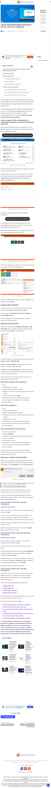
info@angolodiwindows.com (27, 765)
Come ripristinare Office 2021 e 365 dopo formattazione (15, 89)
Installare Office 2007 (8, 585)
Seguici (30, 706)
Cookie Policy (29, 772)
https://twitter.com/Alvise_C (19, 627)
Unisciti (30, 56)
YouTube (6, 629)
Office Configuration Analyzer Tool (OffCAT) (17, 218)
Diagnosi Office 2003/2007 (8, 73)
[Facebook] (22, 768)
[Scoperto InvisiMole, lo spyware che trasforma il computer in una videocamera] (21, 647)
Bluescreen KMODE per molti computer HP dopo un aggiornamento (28, 669)
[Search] (50, 2)
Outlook (14, 483)
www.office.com (9, 510)
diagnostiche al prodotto (20, 310)
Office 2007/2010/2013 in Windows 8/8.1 (12, 84)
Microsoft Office (17, 111)
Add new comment (8, 716)
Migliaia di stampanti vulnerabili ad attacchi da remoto (28, 657)
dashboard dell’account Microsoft (14, 540)
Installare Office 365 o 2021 (10, 592)
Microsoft (8, 492)
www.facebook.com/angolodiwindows (21, 625)
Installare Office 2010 (8, 588)
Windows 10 (4, 379)
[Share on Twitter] (12, 713)
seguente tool (18, 495)
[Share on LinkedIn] (13, 713)
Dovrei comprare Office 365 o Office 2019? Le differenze (16, 604)
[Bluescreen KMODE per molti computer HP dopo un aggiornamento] (21, 670)
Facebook (21, 621)
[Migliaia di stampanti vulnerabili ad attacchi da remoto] (21, 659)
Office (8, 99)
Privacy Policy (22, 772)
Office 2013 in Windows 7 (10, 81)
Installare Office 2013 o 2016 (10, 590)
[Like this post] (9, 713)
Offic (22, 176)
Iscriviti (43, 31)
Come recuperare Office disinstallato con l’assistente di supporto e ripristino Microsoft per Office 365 (16, 70)
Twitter (4, 627)
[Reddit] (29, 768)
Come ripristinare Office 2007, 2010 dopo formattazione (15, 94)
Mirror (14, 499)
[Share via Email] (19, 713)
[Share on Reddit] (15, 713)
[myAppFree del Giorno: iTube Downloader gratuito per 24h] (5, 658)
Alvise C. (3, 31)
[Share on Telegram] (17, 713)
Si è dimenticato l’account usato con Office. (23, 519)
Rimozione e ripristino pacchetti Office (11, 86)
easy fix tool (9, 499)
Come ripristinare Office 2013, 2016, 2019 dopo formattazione (16, 92)
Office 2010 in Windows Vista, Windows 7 (13, 78)
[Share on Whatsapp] (16, 713)
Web (9, 631)
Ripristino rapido (5, 361)
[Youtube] (25, 768)
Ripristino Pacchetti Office (8, 76)
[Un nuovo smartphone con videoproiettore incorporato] (5, 670)
